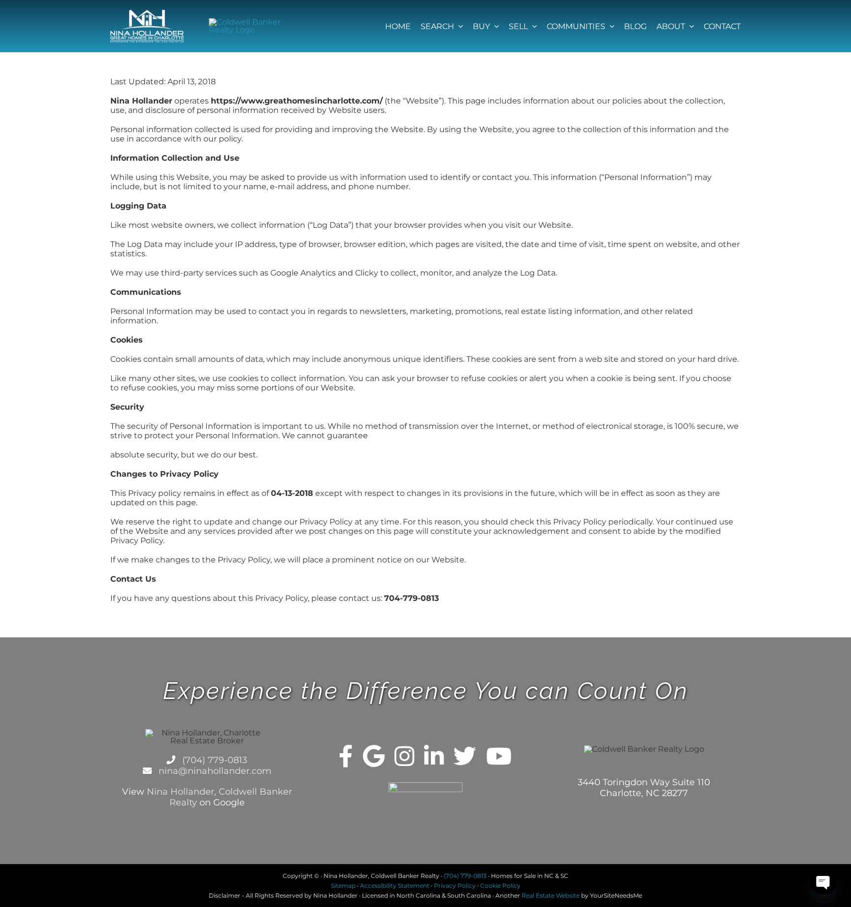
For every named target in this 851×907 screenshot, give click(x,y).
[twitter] (465, 756)
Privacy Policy (455, 885)
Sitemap (343, 885)
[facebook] (346, 756)
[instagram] (404, 756)
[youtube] (499, 756)
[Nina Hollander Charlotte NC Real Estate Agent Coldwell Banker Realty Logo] (147, 13)
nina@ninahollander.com (213, 771)
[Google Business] (374, 756)
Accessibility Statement (394, 885)
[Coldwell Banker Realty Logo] (245, 22)
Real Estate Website (551, 895)
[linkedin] (434, 756)
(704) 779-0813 (213, 760)
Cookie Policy (500, 885)
